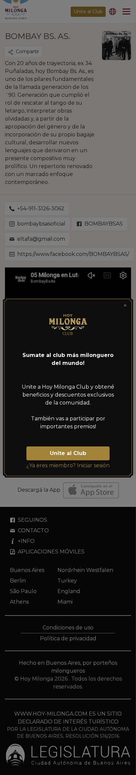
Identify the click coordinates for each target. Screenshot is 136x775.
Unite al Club (68, 453)
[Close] (125, 305)
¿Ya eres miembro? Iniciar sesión (68, 465)
